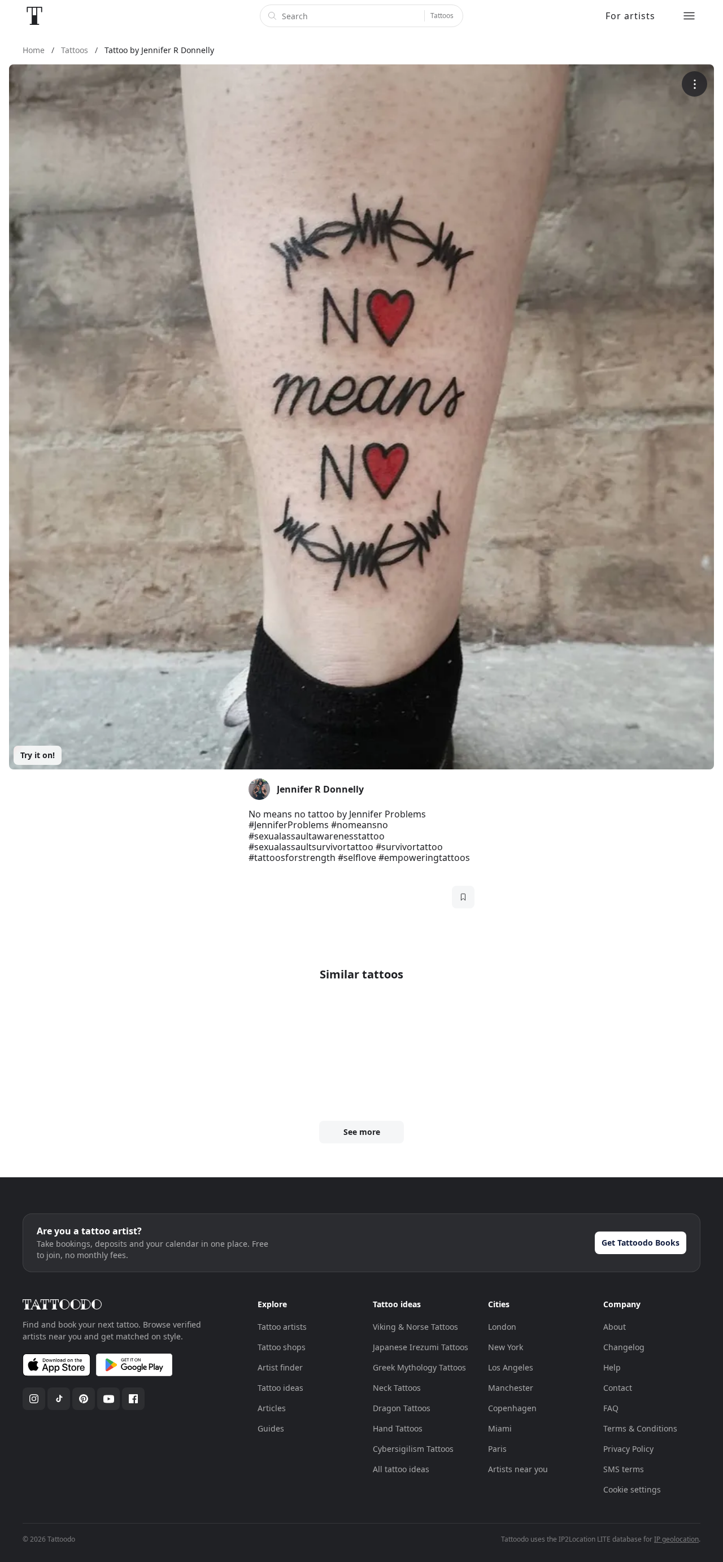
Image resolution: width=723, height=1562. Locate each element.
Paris (497, 1448)
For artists (630, 16)
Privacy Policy (628, 1448)
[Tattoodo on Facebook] (133, 1398)
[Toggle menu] (689, 16)
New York (505, 1347)
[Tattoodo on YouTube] (108, 1398)
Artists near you (518, 1469)
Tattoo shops (282, 1347)
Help (612, 1367)
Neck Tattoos (397, 1387)
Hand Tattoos (398, 1428)
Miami (500, 1428)
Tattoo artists (282, 1326)
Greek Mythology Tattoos (419, 1367)
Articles (272, 1408)
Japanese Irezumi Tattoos (420, 1347)
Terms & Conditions (640, 1428)
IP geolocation (676, 1539)
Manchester (510, 1387)
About (614, 1326)
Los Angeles (510, 1367)
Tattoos (442, 15)
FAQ (611, 1408)
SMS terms (623, 1469)
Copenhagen (512, 1408)
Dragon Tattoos (401, 1408)
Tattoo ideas (280, 1387)
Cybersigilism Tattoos (413, 1448)
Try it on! (37, 755)
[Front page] (34, 16)
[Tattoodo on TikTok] (58, 1398)
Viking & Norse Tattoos (415, 1326)
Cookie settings (632, 1489)
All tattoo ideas (401, 1469)
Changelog (623, 1347)
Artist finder (280, 1367)
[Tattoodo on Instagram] (34, 1398)
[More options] (694, 84)
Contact (617, 1387)
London (502, 1326)
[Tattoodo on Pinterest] (83, 1398)
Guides (271, 1428)
